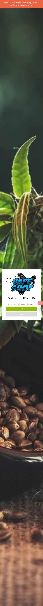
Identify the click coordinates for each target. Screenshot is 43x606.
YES (21, 309)
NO (21, 314)
